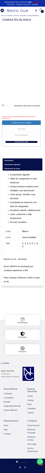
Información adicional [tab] (12, 164)
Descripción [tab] (8, 160)
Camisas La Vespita (19, 15)
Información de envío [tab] (12, 168)
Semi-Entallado (29, 237)
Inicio (2, 15)
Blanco (25, 231)
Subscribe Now (21, 142)
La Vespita (8, 15)
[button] (2, 10)
